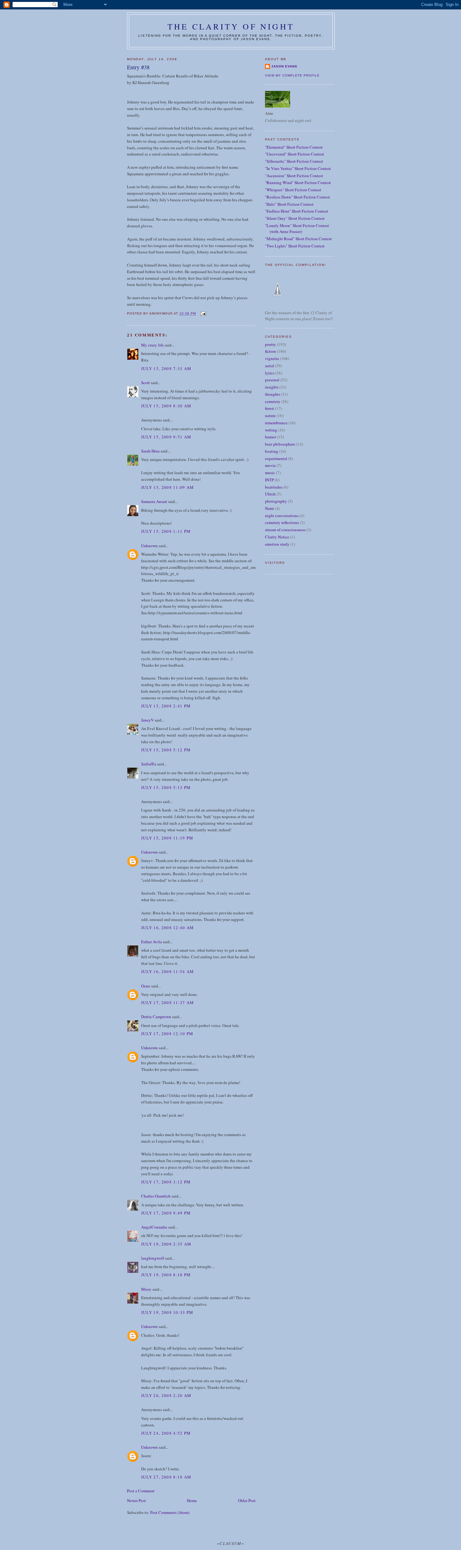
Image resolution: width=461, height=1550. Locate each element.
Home (192, 1500)
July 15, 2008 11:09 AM (167, 487)
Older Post (247, 1500)
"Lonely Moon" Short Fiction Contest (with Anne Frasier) (297, 229)
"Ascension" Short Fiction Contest (294, 175)
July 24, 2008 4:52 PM (166, 1433)
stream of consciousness (285, 529)
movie (270, 465)
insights (271, 387)
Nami (269, 508)
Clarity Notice (277, 537)
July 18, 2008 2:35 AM (166, 1244)
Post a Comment (141, 1491)
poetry (270, 344)
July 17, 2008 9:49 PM (166, 1213)
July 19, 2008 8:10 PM (166, 1275)
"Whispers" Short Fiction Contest (293, 190)
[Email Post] (202, 313)
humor (270, 437)
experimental (276, 458)
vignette (272, 358)
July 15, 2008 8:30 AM (166, 406)
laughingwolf (152, 1258)
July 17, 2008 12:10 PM (167, 1033)
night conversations (282, 515)
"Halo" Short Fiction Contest (289, 204)
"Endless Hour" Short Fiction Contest (296, 211)
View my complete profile (292, 75)
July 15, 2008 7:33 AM (166, 368)
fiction (270, 351)
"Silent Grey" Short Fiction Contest (295, 218)
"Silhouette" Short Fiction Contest (294, 161)
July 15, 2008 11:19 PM (167, 838)
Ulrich (270, 494)
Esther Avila (151, 941)
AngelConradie (154, 1227)
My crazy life (152, 345)
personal (272, 380)
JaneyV (147, 720)
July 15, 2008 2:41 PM (166, 706)
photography (276, 501)
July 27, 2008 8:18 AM (166, 1477)
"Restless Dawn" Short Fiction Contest (297, 197)
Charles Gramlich (156, 1196)
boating (271, 451)
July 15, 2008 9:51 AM (166, 437)
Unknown (149, 545)
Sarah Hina (150, 451)
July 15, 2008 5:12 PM (166, 750)
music (270, 472)
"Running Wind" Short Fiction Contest (298, 182)
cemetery (272, 401)
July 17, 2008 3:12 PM (166, 1182)
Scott (145, 382)
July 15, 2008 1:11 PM (166, 531)
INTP (269, 480)
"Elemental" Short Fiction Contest (294, 147)
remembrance (276, 423)
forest (269, 408)
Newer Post (136, 1500)
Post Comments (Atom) (169, 1512)
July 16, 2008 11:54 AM (167, 971)
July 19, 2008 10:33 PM (167, 1312)
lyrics (269, 373)
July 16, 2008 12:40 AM (167, 927)
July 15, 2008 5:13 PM (166, 787)
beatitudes (274, 487)
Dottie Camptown (156, 1016)
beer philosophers (280, 444)
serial (269, 365)
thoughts (272, 394)
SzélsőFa (148, 764)
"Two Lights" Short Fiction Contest (295, 246)
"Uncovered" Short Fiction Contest (294, 154)
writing (271, 430)
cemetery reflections (282, 522)
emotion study (277, 544)
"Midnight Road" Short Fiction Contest (298, 238)
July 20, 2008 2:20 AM (166, 1395)
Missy (146, 1289)
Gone (145, 986)
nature (270, 415)
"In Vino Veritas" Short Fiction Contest (298, 168)
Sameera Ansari (154, 501)
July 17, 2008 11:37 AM (167, 1002)
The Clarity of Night (230, 26)
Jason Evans (284, 66)
